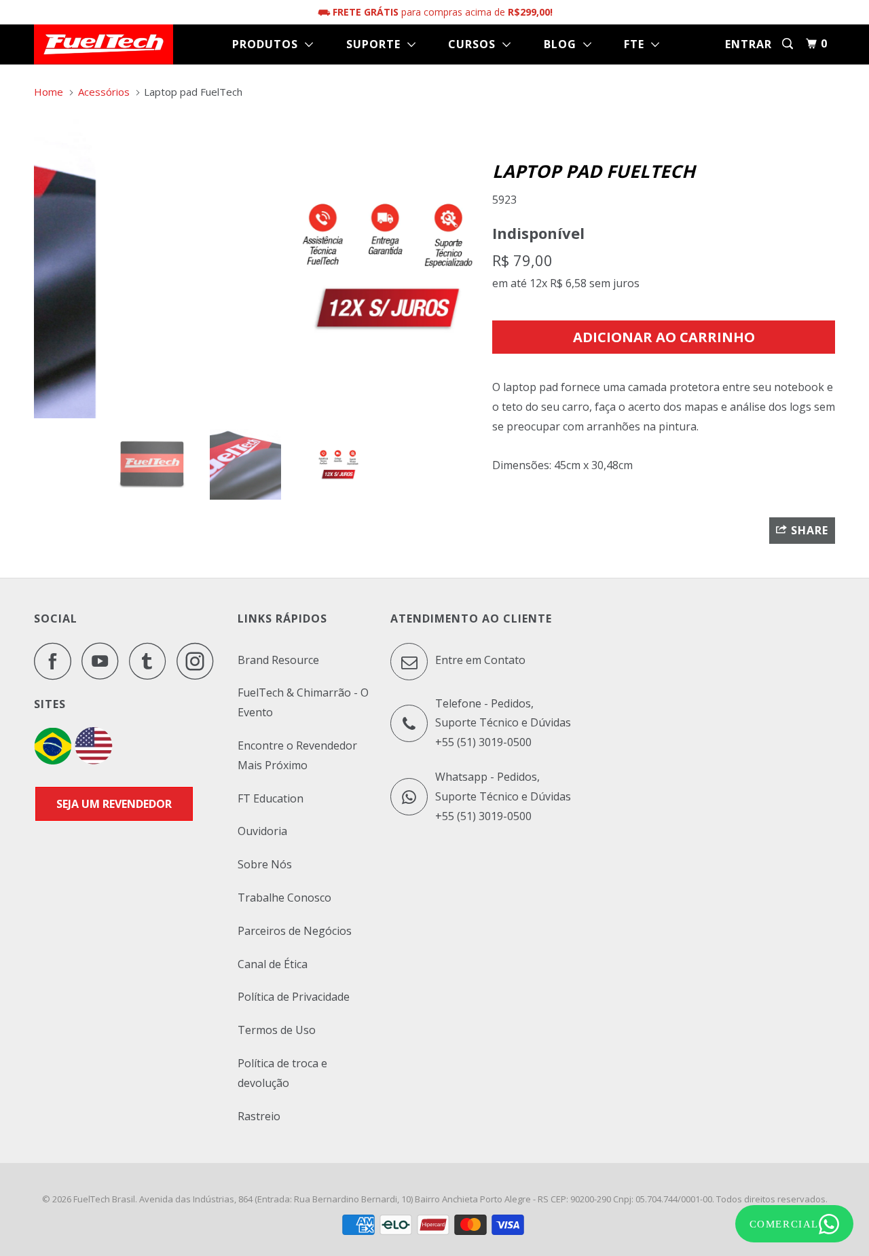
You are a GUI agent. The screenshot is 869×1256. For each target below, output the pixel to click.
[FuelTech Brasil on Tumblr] (151, 661)
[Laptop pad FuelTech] (256, 265)
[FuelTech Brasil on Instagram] (199, 661)
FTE (637, 44)
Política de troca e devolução (282, 1073)
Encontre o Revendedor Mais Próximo (297, 755)
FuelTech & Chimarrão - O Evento (303, 702)
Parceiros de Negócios (295, 930)
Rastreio (259, 1116)
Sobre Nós (265, 864)
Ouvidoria (262, 831)
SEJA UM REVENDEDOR (114, 803)
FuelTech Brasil (104, 1199)
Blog (563, 44)
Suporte (376, 44)
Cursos (475, 44)
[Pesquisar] (788, 43)
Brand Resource (278, 659)
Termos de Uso (277, 1029)
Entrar (748, 44)
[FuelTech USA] (94, 760)
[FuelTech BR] (52, 760)
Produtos (268, 44)
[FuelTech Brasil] (103, 44)
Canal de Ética (273, 964)
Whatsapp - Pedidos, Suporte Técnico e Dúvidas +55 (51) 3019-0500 (503, 796)
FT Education (270, 798)
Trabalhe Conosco (284, 897)
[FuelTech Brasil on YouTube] (103, 661)
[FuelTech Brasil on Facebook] (56, 661)
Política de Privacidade (294, 996)
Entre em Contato (478, 659)
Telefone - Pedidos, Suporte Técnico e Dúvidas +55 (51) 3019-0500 (503, 723)
